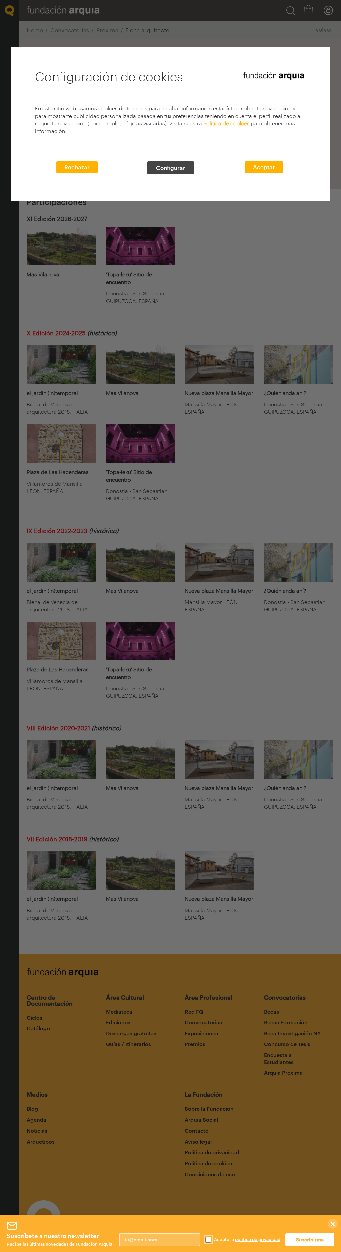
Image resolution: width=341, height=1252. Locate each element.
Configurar (170, 167)
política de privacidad (257, 1239)
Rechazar (77, 167)
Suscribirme (310, 1239)
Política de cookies (226, 123)
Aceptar (264, 167)
